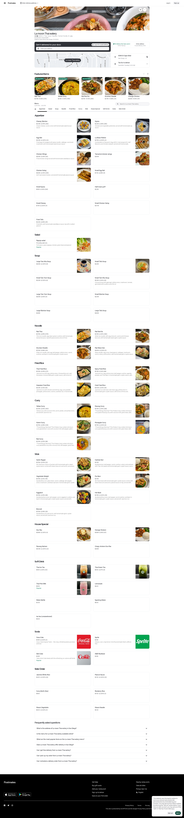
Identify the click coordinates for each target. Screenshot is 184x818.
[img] (73, 60)
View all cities (140, 785)
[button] (92, 728)
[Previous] (144, 74)
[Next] (148, 74)
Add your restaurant (99, 789)
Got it (178, 813)
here (172, 808)
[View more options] (144, 9)
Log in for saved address (101, 44)
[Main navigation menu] (4, 3)
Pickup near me (141, 789)
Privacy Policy (129, 805)
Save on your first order (100, 796)
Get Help (95, 782)
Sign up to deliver (98, 792)
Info (71, 36)
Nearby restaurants (142, 782)
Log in (168, 3)
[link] (140, 9)
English (140, 792)
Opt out (170, 813)
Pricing (147, 805)
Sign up (176, 3)
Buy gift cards (97, 785)
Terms (139, 805)
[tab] (42, 108)
